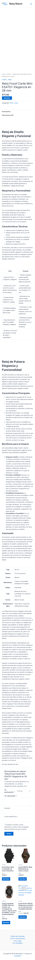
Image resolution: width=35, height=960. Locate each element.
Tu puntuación (9, 791)
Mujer (10, 79)
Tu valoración (10, 796)
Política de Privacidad (17, 936)
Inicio (3, 74)
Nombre (7, 808)
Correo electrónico (11, 816)
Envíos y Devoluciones (17, 938)
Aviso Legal (17, 941)
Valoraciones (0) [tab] (7, 115)
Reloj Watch (15, 3)
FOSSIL (8, 74)
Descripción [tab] (6, 111)
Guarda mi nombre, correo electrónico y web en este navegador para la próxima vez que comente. (16, 827)
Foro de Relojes (17, 943)
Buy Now (7, 98)
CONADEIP (17, 956)
